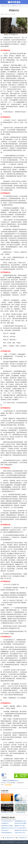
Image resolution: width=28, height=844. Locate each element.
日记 (20, 5)
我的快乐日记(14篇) (20, 825)
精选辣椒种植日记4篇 (20, 821)
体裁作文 (14, 5)
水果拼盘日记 (4, 823)
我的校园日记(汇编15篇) (21, 830)
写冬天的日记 (4, 830)
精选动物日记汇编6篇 (7, 825)
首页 (8, 5)
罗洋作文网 (11, 842)
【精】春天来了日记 (20, 832)
